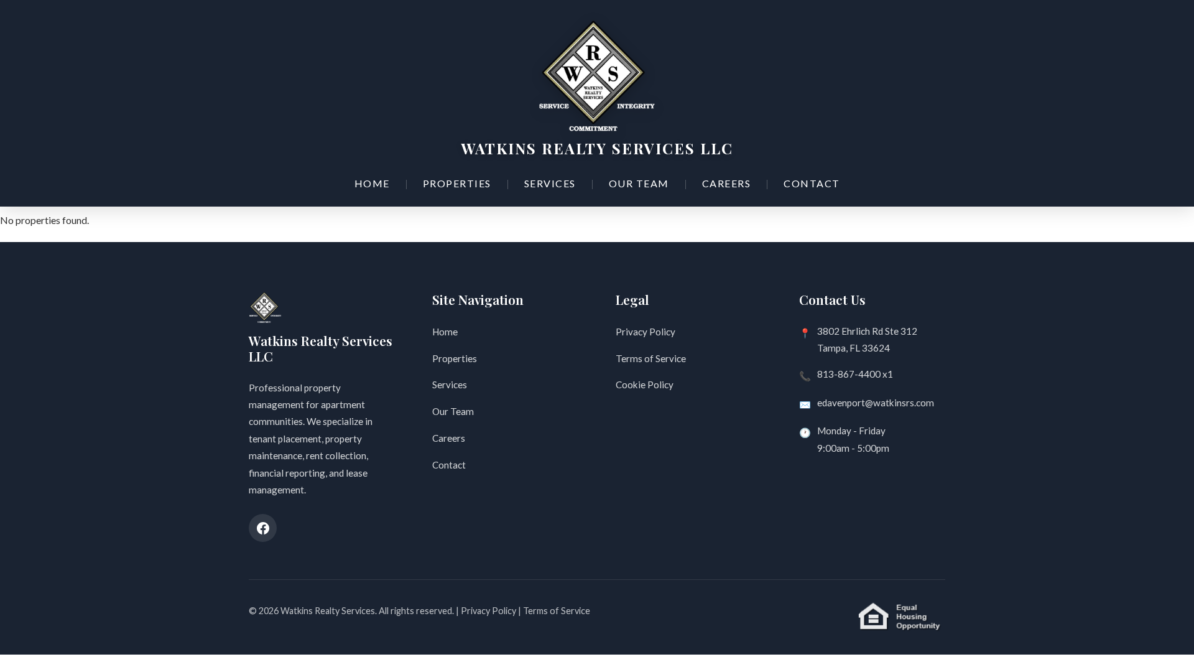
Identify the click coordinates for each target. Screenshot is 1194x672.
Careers (726, 183)
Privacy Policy (645, 331)
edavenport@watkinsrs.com (875, 402)
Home (372, 183)
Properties (457, 183)
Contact (812, 183)
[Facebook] (263, 528)
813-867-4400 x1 (855, 374)
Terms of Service (651, 358)
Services (550, 183)
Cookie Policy (644, 384)
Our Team (639, 183)
